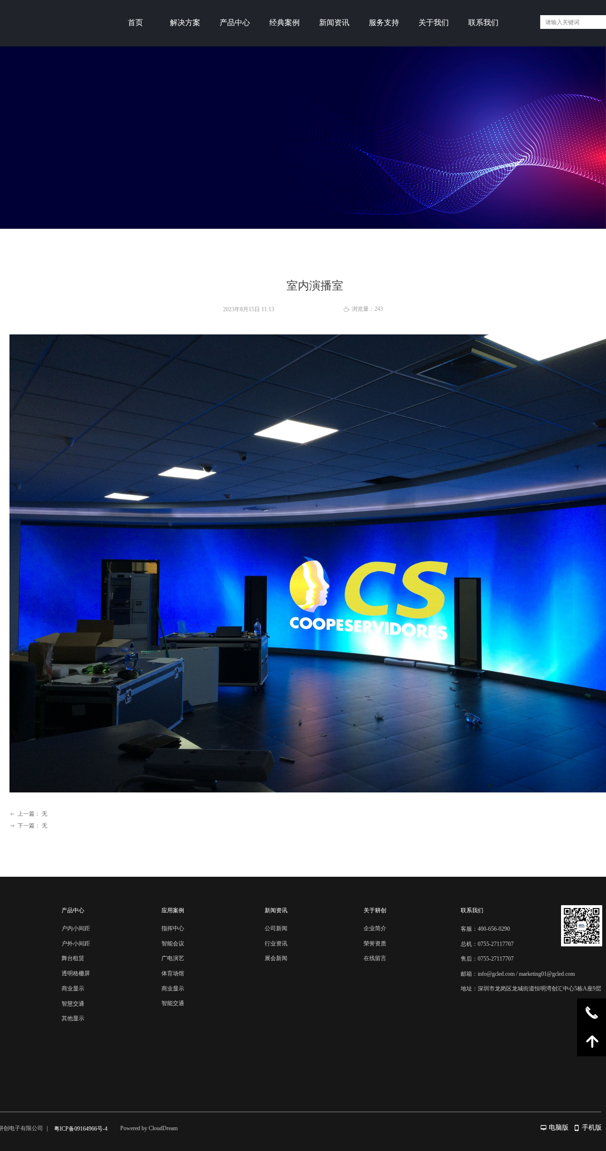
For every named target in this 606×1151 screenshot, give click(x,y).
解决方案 (185, 22)
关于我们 (434, 22)
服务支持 (384, 22)
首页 (135, 22)
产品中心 (235, 22)
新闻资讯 (334, 22)
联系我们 (483, 22)
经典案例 (284, 22)
